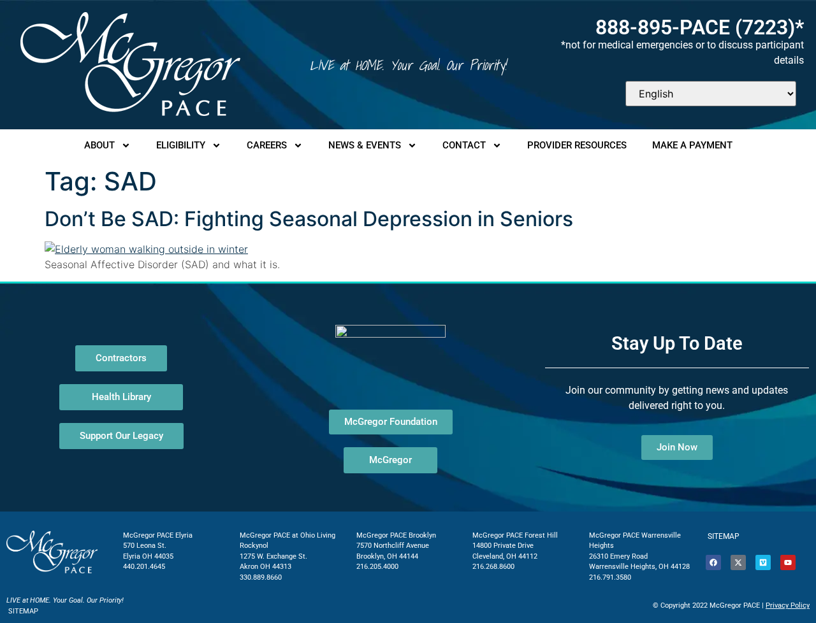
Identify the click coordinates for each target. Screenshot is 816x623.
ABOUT (99, 145)
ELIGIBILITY (180, 145)
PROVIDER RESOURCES (577, 145)
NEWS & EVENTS (364, 145)
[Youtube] (788, 562)
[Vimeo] (763, 562)
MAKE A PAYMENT (692, 145)
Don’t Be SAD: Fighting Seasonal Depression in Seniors (309, 218)
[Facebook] (713, 562)
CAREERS (267, 145)
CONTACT (464, 145)
